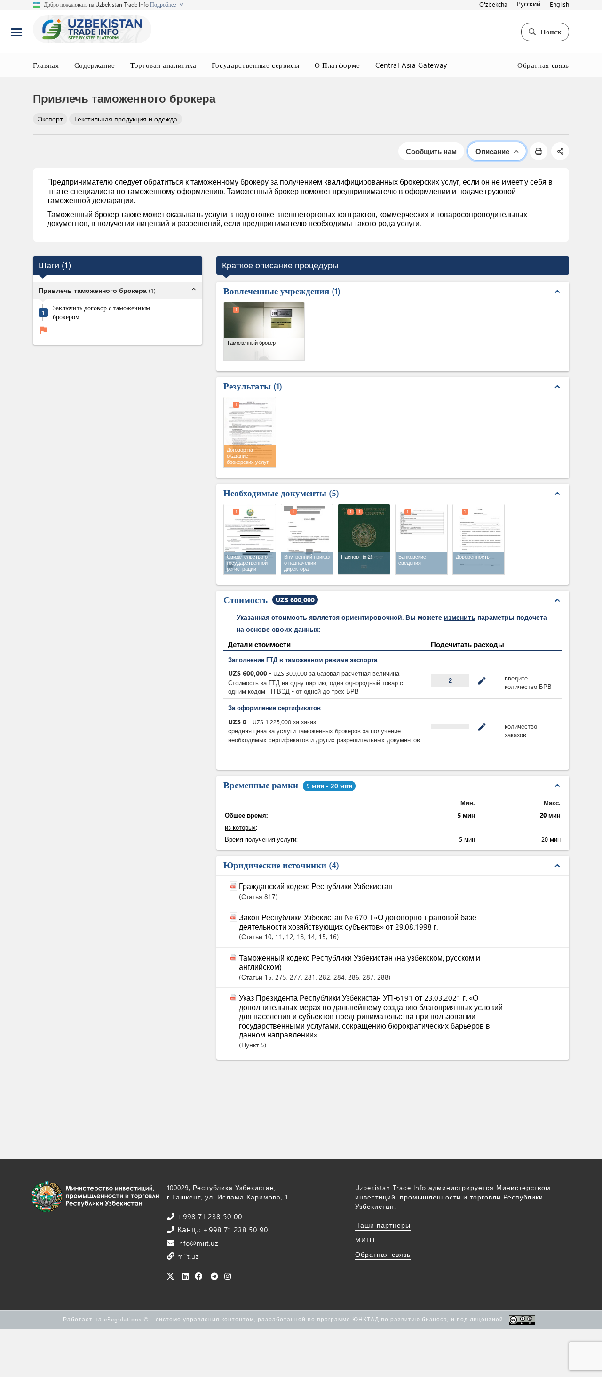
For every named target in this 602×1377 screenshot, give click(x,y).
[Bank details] (421, 539)
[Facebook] (199, 1276)
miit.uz (187, 1256)
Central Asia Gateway (411, 65)
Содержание (95, 65)
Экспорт (50, 118)
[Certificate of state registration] (249, 539)
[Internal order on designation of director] (307, 539)
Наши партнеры (383, 1225)
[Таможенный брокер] (264, 331)
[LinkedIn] (185, 1276)
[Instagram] (227, 1276)
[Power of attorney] (478, 539)
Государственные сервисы (256, 65)
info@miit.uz (196, 1243)
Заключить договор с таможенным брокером (101, 312)
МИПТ (365, 1239)
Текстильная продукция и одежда (125, 118)
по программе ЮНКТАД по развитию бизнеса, (378, 1319)
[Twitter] (170, 1276)
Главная (46, 65)
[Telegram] (215, 1276)
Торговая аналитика (163, 65)
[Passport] (364, 539)
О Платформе (337, 65)
